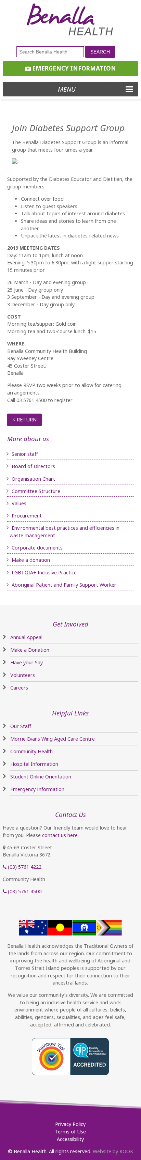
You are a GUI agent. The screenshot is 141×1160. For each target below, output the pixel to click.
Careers (19, 687)
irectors (46, 466)
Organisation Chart (33, 479)
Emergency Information (73, 68)
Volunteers (22, 675)
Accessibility (70, 1139)
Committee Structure (36, 491)
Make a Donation (29, 650)
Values (19, 503)
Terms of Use (70, 1131)
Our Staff (20, 726)
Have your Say (26, 662)
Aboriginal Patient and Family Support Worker (64, 585)
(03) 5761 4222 (24, 867)
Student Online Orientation (40, 776)
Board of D (24, 466)
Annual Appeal (26, 637)
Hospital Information (34, 764)
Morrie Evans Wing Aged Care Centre (52, 739)
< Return (24, 419)
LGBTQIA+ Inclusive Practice (44, 572)
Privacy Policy (70, 1124)
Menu (67, 89)
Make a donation (31, 560)
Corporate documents (37, 547)
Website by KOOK (113, 1151)
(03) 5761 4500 (24, 891)
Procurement (27, 515)
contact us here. (60, 835)
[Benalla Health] (70, 19)
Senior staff (25, 454)
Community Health (31, 751)
